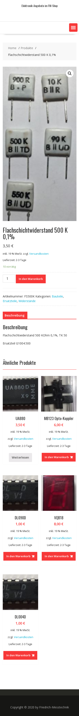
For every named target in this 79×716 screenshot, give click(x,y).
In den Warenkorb (31, 279)
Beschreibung (14, 315)
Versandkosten (39, 254)
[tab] (14, 315)
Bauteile (57, 296)
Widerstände (27, 301)
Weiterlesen (20, 457)
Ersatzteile (10, 301)
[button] (73, 27)
